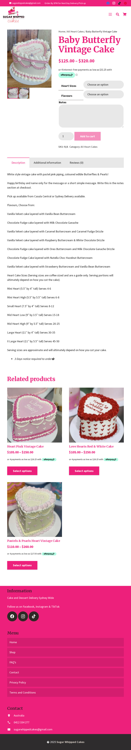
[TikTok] (119, 3)
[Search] (117, 14)
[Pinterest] (125, 3)
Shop (12, 652)
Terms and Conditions (22, 692)
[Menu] (110, 14)
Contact (14, 672)
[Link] (13, 14)
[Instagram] (114, 3)
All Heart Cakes (75, 31)
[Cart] (124, 14)
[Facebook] (108, 3)
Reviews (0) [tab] (76, 162)
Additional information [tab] (47, 162)
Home (61, 31)
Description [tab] (18, 162)
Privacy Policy (17, 682)
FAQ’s (12, 662)
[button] (45, 35)
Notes (62, 102)
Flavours (66, 96)
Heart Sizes (68, 86)
